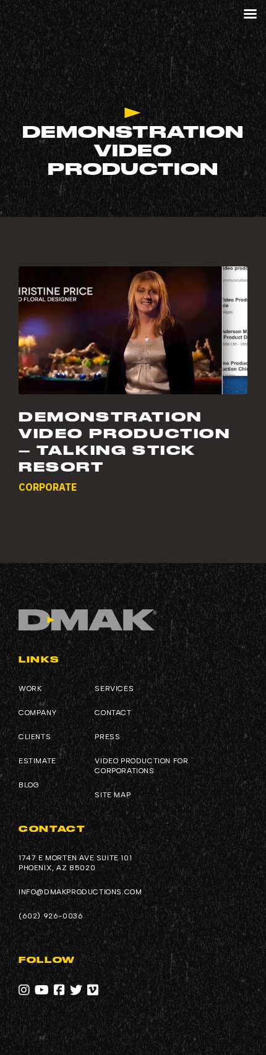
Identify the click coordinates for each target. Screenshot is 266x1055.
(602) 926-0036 (51, 916)
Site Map (113, 794)
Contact (113, 712)
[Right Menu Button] (250, 14)
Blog (29, 785)
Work (30, 688)
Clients (35, 736)
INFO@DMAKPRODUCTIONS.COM (80, 892)
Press (107, 736)
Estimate (37, 760)
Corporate (48, 487)
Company (37, 712)
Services (114, 688)
